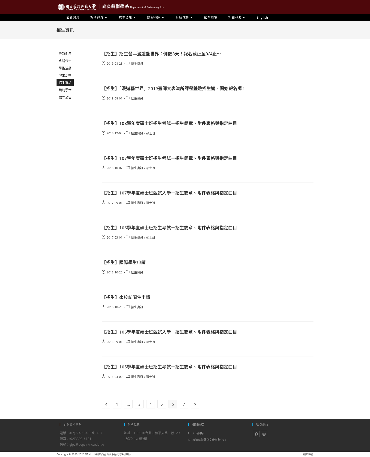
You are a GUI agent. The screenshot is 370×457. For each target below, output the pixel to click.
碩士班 (150, 133)
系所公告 (65, 61)
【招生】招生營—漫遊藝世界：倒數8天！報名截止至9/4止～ (161, 54)
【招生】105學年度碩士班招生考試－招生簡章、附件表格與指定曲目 (169, 367)
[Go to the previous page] (106, 404)
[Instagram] (264, 434)
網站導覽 (308, 454)
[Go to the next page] (195, 404)
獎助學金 (65, 90)
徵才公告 (65, 97)
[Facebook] (256, 434)
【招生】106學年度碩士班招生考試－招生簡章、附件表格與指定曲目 (169, 228)
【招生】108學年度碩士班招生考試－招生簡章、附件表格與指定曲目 (169, 123)
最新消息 (65, 53)
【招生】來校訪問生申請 (126, 297)
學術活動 (65, 68)
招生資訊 (65, 82)
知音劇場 (198, 433)
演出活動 (65, 75)
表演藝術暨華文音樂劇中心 (209, 440)
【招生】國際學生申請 (124, 262)
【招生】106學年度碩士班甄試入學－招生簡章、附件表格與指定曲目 (169, 332)
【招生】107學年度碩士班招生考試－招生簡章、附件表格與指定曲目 (169, 158)
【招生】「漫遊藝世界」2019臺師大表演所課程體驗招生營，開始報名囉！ (174, 88)
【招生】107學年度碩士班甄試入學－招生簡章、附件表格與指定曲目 (169, 193)
